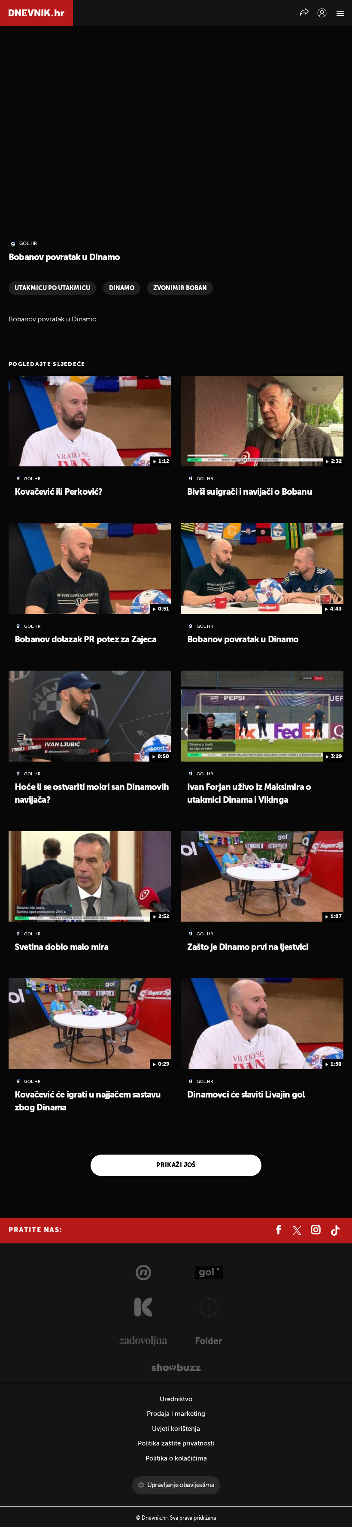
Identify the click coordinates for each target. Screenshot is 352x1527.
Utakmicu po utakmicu (52, 288)
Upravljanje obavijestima (181, 1485)
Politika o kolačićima (176, 1458)
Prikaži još (176, 1165)
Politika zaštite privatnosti (176, 1443)
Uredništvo (176, 1399)
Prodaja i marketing (176, 1414)
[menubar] (322, 12)
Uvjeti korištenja (176, 1429)
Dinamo (121, 288)
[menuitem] (322, 13)
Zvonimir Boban (180, 288)
